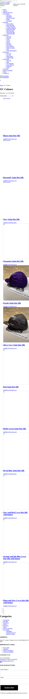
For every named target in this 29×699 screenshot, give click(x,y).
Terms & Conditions (8, 652)
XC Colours (6, 14)
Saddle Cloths (9, 57)
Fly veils (8, 55)
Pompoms (8, 66)
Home (4, 9)
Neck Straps (9, 56)
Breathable (9, 16)
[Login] (4, 77)
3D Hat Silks (9, 23)
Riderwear (6, 35)
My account (6, 647)
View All (8, 15)
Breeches (8, 38)
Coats (7, 39)
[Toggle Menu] (0, 7)
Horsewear (6, 52)
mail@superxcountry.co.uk (7, 661)
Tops (7, 49)
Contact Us (6, 73)
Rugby (8, 19)
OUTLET (5, 69)
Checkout (5, 649)
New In (5, 11)
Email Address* (4, 669)
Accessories (6, 59)
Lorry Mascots (10, 64)
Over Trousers (10, 46)
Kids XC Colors (10, 18)
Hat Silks (5, 22)
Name (1, 677)
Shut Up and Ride (7, 70)
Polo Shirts (9, 45)
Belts (7, 62)
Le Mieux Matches (11, 28)
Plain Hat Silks (10, 31)
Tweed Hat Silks (10, 33)
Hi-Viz (8, 42)
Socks (7, 67)
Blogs (4, 72)
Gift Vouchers (9, 63)
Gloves (8, 40)
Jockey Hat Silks (10, 26)
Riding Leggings (10, 47)
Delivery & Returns (8, 650)
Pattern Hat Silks (10, 29)
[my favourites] (4, 76)
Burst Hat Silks (10, 25)
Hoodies (8, 43)
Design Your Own (7, 12)
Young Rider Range (11, 50)
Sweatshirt (9, 21)
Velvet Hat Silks (10, 32)
